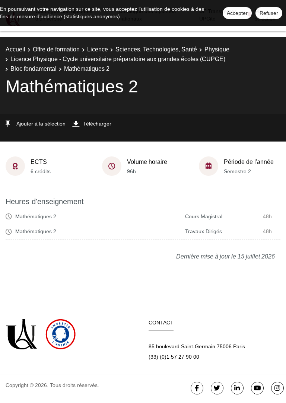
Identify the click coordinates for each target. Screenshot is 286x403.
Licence (97, 49)
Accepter (237, 13)
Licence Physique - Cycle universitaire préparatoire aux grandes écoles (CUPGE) (117, 59)
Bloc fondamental (33, 69)
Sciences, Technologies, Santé (156, 49)
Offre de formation (56, 49)
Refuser (269, 13)
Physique (216, 49)
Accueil (15, 49)
